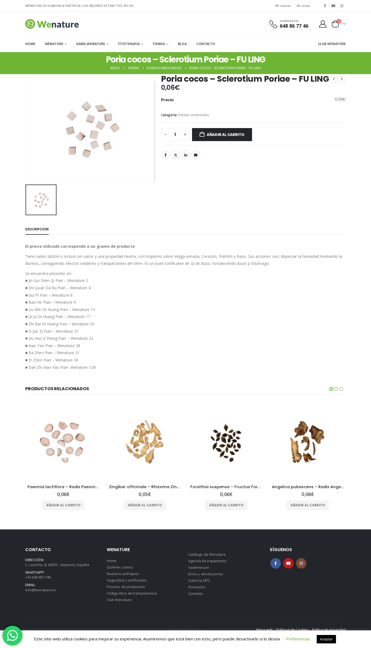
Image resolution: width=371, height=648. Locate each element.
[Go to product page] (63, 442)
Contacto (205, 44)
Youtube (288, 563)
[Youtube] (333, 5)
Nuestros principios (123, 573)
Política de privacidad (329, 629)
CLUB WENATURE (332, 44)
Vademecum (198, 567)
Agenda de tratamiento (207, 560)
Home (30, 44)
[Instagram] (341, 5)
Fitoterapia (129, 44)
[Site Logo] (52, 24)
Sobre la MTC (199, 580)
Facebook (165, 155)
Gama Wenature (90, 44)
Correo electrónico (195, 155)
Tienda (158, 44)
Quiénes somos (120, 567)
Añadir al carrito (225, 134)
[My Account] (323, 24)
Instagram (301, 563)
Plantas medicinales (193, 115)
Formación (197, 587)
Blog (182, 44)
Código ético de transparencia (132, 593)
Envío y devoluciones (205, 573)
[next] (342, 79)
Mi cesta (303, 6)
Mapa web (264, 629)
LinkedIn (185, 155)
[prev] (334, 79)
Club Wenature (119, 599)
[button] (331, 389)
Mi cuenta (283, 6)
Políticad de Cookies (292, 629)
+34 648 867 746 (38, 577)
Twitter (175, 155)
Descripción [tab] (37, 229)
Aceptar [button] (326, 639)
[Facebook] (324, 5)
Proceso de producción (126, 586)
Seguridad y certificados (127, 580)
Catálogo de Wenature (207, 554)
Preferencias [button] (298, 638)
